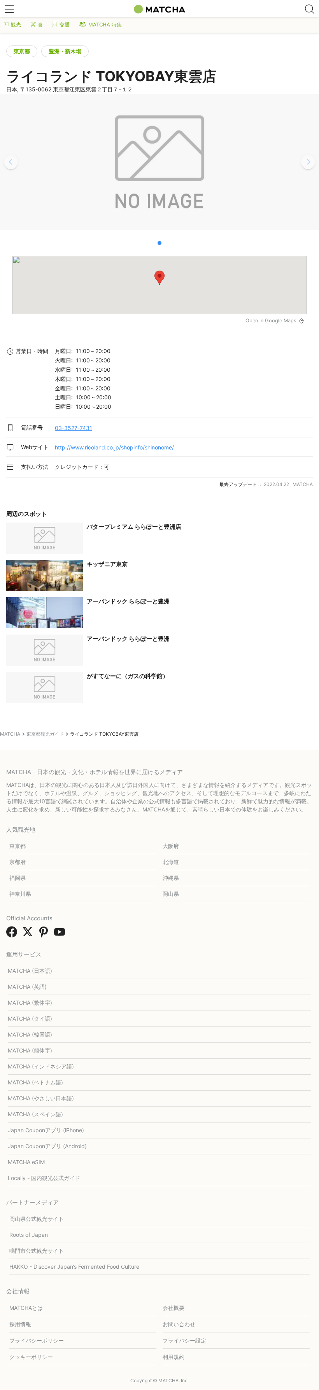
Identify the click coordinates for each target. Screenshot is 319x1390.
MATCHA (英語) (27, 986)
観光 (16, 24)
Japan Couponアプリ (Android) (47, 1146)
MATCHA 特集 (105, 24)
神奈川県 (20, 893)
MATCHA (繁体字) (30, 1002)
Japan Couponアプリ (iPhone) (46, 1130)
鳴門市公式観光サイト (36, 1250)
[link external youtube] (61, 934)
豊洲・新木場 (65, 51)
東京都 (22, 51)
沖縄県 (171, 877)
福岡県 (17, 877)
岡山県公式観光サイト (36, 1218)
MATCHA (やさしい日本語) (41, 1098)
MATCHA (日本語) (30, 970)
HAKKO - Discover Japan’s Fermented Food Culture (74, 1266)
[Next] (308, 162)
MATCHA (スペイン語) (35, 1114)
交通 (65, 24)
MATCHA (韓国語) (30, 1034)
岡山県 (171, 893)
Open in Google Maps (270, 320)
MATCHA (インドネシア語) (41, 1066)
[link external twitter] (29, 934)
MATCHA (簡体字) (30, 1050)
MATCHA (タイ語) (30, 1018)
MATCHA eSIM (26, 1162)
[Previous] (11, 162)
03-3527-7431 (73, 428)
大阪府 (171, 846)
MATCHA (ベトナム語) (35, 1082)
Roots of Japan (28, 1234)
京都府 (17, 861)
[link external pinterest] (45, 934)
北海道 (171, 861)
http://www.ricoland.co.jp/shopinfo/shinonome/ (114, 447)
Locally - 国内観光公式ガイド (44, 1178)
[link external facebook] (13, 934)
